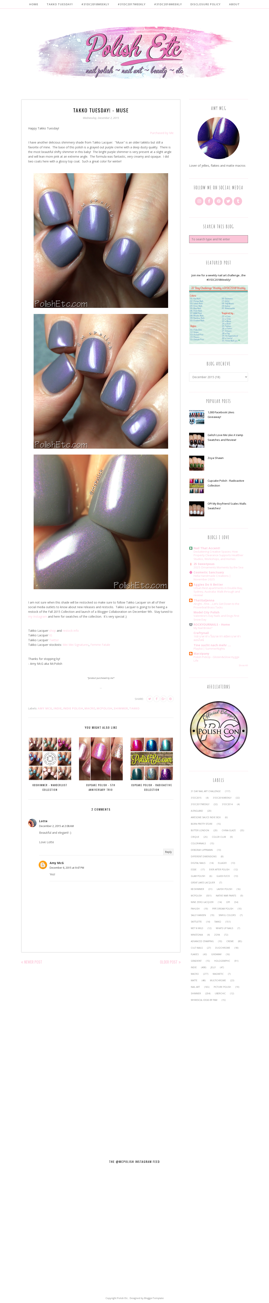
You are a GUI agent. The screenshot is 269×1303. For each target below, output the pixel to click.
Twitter (54, 640)
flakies (195, 954)
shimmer (121, 708)
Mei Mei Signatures (76, 645)
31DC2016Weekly (222, 797)
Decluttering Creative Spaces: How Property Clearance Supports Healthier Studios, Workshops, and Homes (218, 555)
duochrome (222, 947)
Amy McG (45, 708)
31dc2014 (227, 804)
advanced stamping (202, 941)
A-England (197, 810)
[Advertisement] (218, 1078)
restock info (71, 631)
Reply (168, 852)
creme (230, 941)
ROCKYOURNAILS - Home (212, 624)
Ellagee (222, 863)
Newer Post (33, 962)
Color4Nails (198, 843)
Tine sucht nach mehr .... (212, 645)
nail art (195, 986)
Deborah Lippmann (202, 849)
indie (58, 708)
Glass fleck (223, 876)
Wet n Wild (197, 928)
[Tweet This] (150, 699)
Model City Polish (206, 612)
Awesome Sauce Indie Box (206, 817)
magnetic (218, 973)
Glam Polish (198, 876)
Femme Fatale (100, 645)
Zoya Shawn (216, 458)
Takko (134, 708)
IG (50, 635)
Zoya (217, 934)
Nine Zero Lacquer (202, 902)
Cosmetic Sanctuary (209, 572)
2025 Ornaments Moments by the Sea (218, 567)
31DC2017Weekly (200, 804)
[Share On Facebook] (157, 699)
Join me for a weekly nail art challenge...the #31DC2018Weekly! (218, 277)
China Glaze (229, 830)
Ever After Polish (219, 869)
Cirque (195, 836)
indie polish (73, 708)
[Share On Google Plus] (163, 699)
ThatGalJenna (204, 600)
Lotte (43, 821)
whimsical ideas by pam (204, 1000)
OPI (228, 902)
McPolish (104, 708)
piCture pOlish (222, 986)
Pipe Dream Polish (222, 908)
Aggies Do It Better (208, 584)
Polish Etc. (122, 1298)
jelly (213, 967)
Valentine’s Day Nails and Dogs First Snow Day (216, 617)
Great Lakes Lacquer (203, 882)
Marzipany (201, 653)
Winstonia (197, 934)
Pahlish (195, 908)
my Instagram (37, 616)
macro (89, 708)
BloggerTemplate (154, 1298)
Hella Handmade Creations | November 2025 (212, 577)
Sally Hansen (198, 915)
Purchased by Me (162, 133)
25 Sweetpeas (204, 564)
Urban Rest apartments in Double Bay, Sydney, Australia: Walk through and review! (218, 591)
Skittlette (196, 921)
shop (52, 631)
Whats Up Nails (224, 928)
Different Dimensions (203, 856)
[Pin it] (170, 699)
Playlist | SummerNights (209, 648)
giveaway (216, 954)
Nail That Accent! (207, 548)
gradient (196, 960)
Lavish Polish (224, 889)
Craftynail (201, 633)
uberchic (220, 993)
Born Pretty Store (201, 823)
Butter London (200, 830)
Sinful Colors (227, 915)
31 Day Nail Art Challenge (206, 791)
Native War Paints (226, 895)
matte (194, 980)
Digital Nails (198, 863)
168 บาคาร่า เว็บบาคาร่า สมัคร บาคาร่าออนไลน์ (217, 638)
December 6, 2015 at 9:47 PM (67, 868)
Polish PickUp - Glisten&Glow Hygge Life (216, 658)
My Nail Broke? (203, 628)
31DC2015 (196, 797)
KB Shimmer (197, 889)
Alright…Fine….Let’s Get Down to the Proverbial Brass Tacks (216, 605)
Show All (243, 665)
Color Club (219, 836)
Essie (193, 869)
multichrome (218, 980)
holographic (222, 960)
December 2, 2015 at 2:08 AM (56, 826)
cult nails (197, 947)
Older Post (169, 962)
